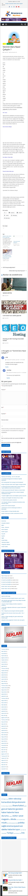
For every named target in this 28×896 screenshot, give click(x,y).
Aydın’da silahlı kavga (5, 596)
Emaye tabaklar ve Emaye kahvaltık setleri (10, 511)
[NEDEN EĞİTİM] (14, 278)
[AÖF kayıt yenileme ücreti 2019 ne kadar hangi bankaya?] (7, 252)
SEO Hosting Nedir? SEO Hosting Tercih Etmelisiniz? (12, 482)
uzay (14, 833)
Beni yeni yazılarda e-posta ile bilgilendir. (11, 442)
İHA (23, 833)
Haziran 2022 (4, 687)
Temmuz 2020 (4, 698)
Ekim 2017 (3, 749)
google (25, 806)
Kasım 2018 (3, 732)
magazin (5, 819)
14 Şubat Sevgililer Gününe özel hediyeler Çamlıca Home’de (13, 495)
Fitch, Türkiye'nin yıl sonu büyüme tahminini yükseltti (12, 611)
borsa (4, 802)
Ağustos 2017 (4, 754)
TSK (25, 829)
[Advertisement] (15, 81)
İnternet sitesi (4, 420)
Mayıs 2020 (3, 700)
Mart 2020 (3, 704)
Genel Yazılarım (10, 43)
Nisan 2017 (3, 762)
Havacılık (3, 533)
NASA (17, 823)
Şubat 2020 (3, 707)
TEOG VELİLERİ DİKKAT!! (16, 242)
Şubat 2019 (3, 726)
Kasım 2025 (3, 655)
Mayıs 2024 (3, 672)
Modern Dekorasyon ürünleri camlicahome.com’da (12, 513)
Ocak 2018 (3, 745)
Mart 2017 (3, 764)
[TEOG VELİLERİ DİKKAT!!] (18, 238)
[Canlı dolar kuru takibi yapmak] (14, 301)
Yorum (3, 389)
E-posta (3, 413)
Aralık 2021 (3, 696)
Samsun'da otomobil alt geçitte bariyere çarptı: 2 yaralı (12, 598)
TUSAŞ (2, 833)
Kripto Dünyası (4, 575)
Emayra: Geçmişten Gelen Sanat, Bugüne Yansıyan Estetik (13, 484)
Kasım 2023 (3, 679)
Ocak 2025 (3, 662)
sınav (21, 829)
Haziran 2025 (4, 660)
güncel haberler (8, 809)
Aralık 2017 (3, 747)
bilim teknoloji (15, 798)
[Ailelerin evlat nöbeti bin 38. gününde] (8, 241)
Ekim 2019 (3, 715)
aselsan (7, 799)
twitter (5, 833)
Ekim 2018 (3, 734)
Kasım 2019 (3, 713)
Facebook (10, 805)
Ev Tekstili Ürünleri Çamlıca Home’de (9, 500)
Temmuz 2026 (4, 649)
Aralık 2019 (3, 711)
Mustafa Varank (22, 819)
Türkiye (10, 833)
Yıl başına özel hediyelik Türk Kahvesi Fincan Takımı (12, 497)
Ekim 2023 (3, 681)
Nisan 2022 (3, 692)
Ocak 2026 (3, 653)
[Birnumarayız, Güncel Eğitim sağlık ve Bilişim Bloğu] (3, 24)
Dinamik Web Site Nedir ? (15, 880)
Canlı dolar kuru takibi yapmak (12, 315)
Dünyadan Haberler (5, 523)
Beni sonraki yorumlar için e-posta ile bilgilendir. (13, 438)
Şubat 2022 (3, 694)
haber (4, 812)
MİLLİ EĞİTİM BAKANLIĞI (11, 823)
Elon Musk (3, 805)
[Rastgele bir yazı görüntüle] (25, 24)
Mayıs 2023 (3, 683)
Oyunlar (3, 536)
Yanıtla (6, 367)
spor (18, 829)
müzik (4, 822)
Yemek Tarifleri (4, 546)
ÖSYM (20, 833)
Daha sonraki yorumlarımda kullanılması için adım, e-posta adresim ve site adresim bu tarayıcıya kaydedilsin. (13, 430)
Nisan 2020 (3, 702)
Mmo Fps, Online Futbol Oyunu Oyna (16, 887)
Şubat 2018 (3, 743)
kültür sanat (18, 815)
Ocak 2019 (3, 728)
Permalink (23, 359)
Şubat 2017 (3, 766)
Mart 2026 (3, 651)
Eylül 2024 (3, 666)
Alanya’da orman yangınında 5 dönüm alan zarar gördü (12, 620)
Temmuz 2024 (4, 668)
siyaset (16, 826)
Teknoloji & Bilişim (5, 542)
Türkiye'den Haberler (5, 544)
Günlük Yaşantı (4, 531)
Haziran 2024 (4, 670)
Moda (13, 819)
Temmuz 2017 (4, 756)
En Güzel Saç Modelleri (6, 580)
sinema (10, 826)
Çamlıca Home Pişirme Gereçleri (8, 505)
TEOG (23, 829)
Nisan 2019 (3, 722)
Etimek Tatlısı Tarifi (5, 586)
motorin (17, 819)
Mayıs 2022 (3, 689)
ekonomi (21, 802)
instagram (10, 816)
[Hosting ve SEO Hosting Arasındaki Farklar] (14, 324)
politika (21, 822)
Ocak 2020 (3, 709)
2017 (2, 799)
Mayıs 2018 (3, 736)
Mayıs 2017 (3, 760)
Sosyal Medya (4, 540)
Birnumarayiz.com (13, 52)
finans (15, 805)
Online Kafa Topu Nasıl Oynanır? (17, 270)
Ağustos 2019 (4, 717)
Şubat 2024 (3, 674)
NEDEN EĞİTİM (7, 293)
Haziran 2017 (4, 758)
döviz (9, 802)
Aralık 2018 (3, 730)
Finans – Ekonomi (5, 527)
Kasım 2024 (3, 664)
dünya (14, 802)
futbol (21, 805)
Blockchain (3, 521)
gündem (19, 809)
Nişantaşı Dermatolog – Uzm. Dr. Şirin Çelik (10, 476)
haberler (10, 812)
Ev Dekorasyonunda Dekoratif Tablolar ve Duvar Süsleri (13, 490)
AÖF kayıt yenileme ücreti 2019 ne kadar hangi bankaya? (7, 257)
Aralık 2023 (3, 677)
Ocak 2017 (3, 769)
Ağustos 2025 (4, 657)
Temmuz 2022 (4, 685)
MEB (10, 819)
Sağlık (2, 538)
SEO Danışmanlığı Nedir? (9, 267)
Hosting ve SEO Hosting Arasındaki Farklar (13, 339)
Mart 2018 (3, 741)
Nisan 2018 (3, 739)
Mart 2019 (3, 724)
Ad (2, 407)
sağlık (3, 826)
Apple (5, 799)
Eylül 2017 (3, 751)
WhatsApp (17, 833)
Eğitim (4, 43)
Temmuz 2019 (4, 719)
